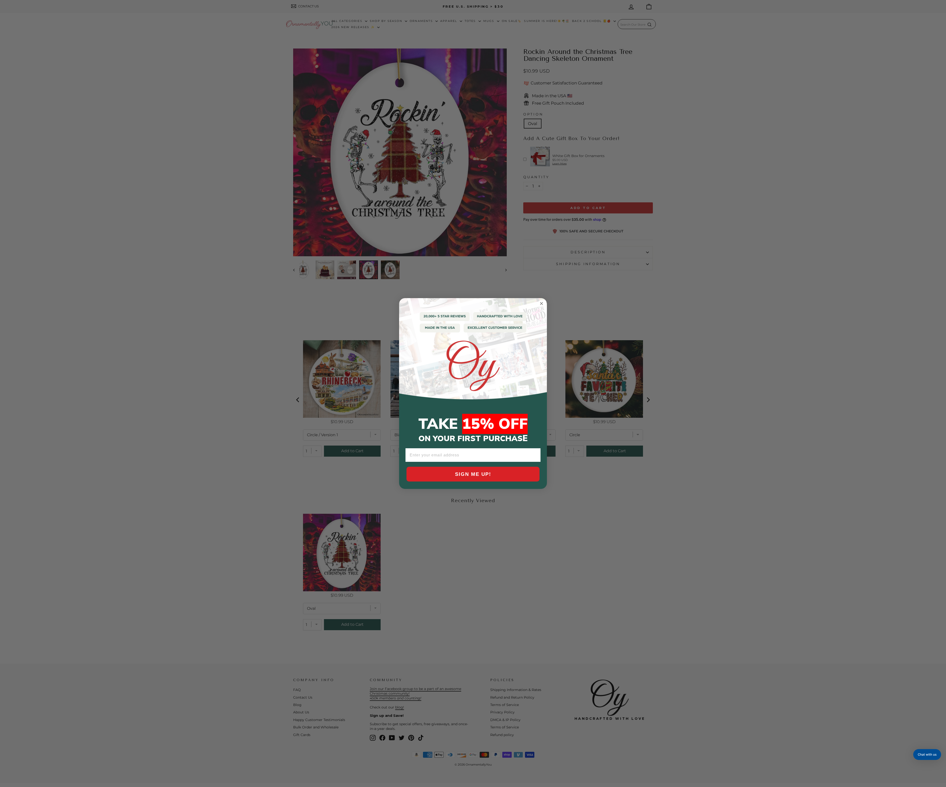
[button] (927, 754)
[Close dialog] (541, 303)
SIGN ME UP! (473, 474)
